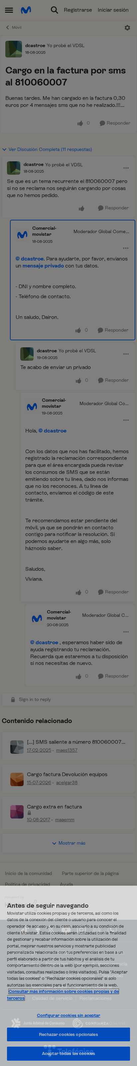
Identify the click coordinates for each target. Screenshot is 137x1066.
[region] (68, 976)
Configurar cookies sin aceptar (68, 1015)
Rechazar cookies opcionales (68, 1034)
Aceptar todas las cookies (68, 1053)
